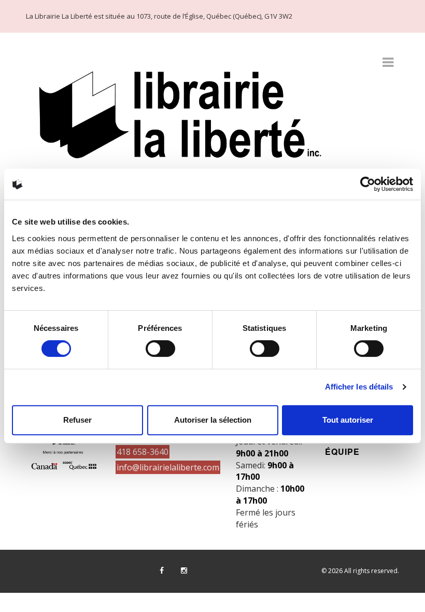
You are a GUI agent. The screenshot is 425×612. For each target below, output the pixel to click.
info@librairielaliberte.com (168, 467)
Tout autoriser (347, 419)
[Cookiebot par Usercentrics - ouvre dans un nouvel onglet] (367, 184)
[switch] (160, 348)
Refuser (77, 419)
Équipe (342, 451)
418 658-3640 (142, 451)
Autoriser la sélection (212, 419)
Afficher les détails (359, 386)
